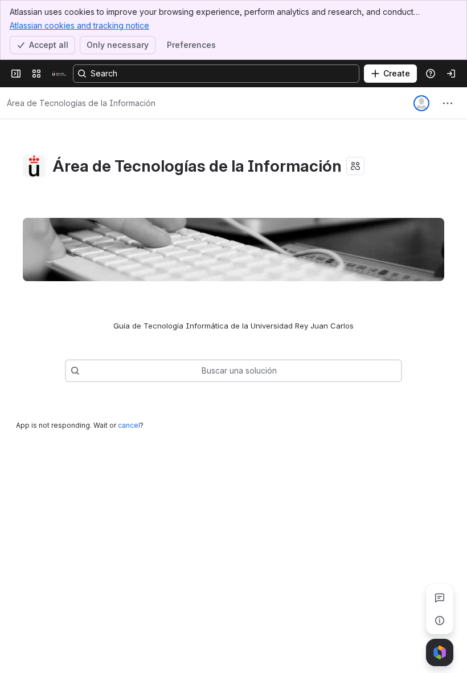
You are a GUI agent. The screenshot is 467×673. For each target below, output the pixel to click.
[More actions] (448, 103)
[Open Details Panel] (440, 620)
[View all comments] (440, 598)
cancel (129, 425)
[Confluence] (59, 73)
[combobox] (85, 371)
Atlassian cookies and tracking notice (79, 25)
